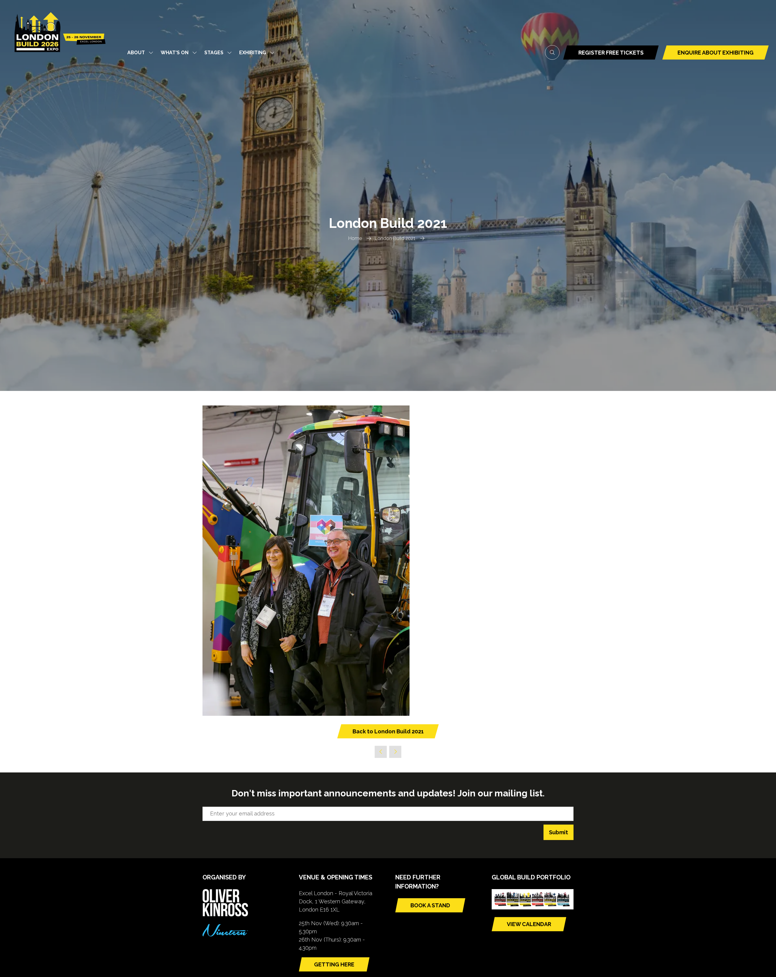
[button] (552, 52)
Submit (558, 832)
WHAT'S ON (175, 52)
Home (355, 238)
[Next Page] (395, 752)
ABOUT (136, 52)
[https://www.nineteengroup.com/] (225, 934)
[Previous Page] (381, 752)
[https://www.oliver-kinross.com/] (225, 914)
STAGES (213, 52)
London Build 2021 (395, 238)
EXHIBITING (252, 52)
